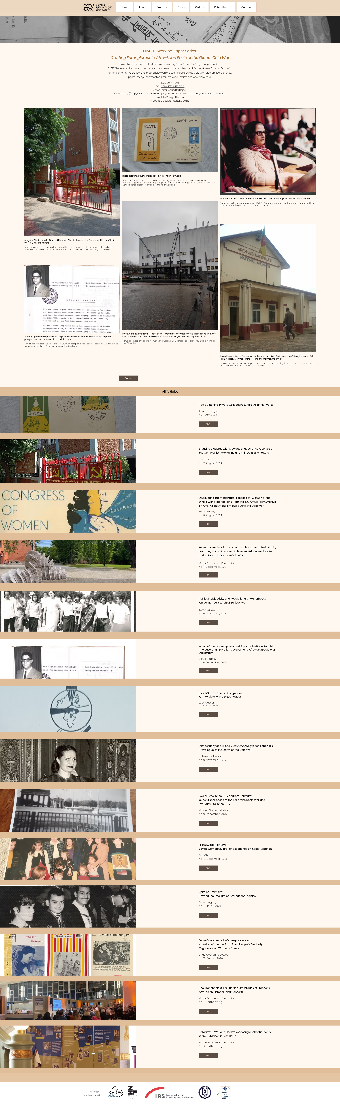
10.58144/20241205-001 (172, 86)
